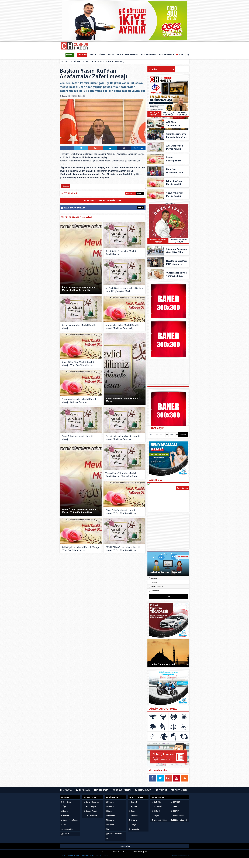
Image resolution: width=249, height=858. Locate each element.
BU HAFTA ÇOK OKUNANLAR (168, 114)
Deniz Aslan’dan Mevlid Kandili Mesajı (77, 438)
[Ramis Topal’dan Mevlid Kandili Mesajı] (125, 369)
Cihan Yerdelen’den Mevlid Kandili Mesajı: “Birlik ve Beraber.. (79, 401)
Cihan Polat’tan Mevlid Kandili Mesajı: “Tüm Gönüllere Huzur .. (121, 512)
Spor (110, 811)
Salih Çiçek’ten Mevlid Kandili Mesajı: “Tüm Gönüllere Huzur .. (80, 549)
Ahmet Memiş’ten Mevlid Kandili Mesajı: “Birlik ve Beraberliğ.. (122, 327)
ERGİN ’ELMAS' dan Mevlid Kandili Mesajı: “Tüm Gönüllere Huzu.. (122, 549)
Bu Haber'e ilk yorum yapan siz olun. (102, 200)
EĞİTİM (176, 811)
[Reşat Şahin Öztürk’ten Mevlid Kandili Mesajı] (124, 235)
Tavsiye (154, 582)
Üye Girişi (67, 802)
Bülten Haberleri (180, 820)
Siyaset (111, 806)
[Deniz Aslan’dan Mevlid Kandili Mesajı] (81, 420)
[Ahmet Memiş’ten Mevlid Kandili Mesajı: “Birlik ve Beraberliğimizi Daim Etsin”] (124, 309)
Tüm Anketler (182, 557)
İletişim (66, 834)
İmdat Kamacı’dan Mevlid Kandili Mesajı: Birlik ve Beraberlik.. (79, 289)
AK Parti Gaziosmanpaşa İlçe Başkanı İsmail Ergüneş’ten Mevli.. (124, 290)
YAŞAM (156, 815)
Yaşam (111, 824)
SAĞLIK (156, 811)
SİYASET (77, 61)
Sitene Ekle (68, 829)
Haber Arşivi (90, 806)
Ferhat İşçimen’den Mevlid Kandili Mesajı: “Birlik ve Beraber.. (122, 438)
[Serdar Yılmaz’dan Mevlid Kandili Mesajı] (81, 309)
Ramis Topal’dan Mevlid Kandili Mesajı (122, 400)
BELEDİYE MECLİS (160, 820)
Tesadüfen (155, 591)
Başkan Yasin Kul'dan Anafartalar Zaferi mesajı (105, 61)
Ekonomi (111, 815)
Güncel (111, 802)
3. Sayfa (134, 820)
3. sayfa (111, 820)
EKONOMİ (157, 806)
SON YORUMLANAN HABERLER (158, 241)
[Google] (168, 778)
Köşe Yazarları (91, 815)
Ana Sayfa (65, 61)
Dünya (110, 829)
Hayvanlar (135, 829)
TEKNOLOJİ (177, 806)
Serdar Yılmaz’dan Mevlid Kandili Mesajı (79, 327)
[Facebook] (152, 778)
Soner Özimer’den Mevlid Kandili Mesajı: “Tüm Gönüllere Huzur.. (79, 511)
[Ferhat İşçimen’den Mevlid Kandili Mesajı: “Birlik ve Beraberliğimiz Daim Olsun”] (124, 420)
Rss (64, 824)
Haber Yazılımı (124, 846)
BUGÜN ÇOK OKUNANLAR (154, 114)
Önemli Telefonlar (70, 820)
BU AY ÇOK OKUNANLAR (182, 114)
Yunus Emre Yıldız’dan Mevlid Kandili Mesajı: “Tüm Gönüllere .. (122, 475)
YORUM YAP (131, 193)
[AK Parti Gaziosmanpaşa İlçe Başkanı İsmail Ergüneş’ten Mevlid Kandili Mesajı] (124, 272)
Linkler (66, 815)
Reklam (154, 578)
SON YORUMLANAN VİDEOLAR (179, 241)
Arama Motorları (157, 586)
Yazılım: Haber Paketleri (180, 856)
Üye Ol (65, 806)
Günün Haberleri (92, 802)
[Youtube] (176, 778)
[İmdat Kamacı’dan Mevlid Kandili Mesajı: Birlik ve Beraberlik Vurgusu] (81, 258)
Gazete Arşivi (91, 811)
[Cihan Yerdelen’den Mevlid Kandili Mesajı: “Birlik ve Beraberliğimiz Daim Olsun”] (81, 383)
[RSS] (184, 778)
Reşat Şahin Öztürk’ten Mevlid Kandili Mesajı (120, 253)
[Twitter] (160, 778)
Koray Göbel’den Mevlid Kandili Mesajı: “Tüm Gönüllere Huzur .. (78, 364)
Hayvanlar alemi (115, 834)
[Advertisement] (168, 532)
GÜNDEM (157, 802)
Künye (65, 811)
